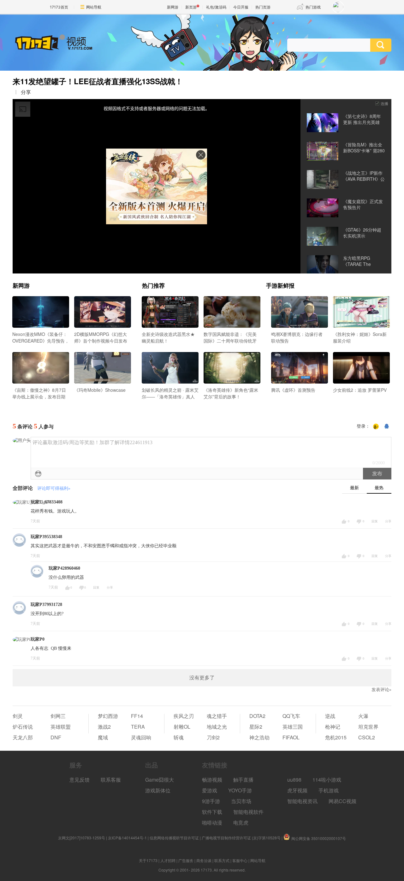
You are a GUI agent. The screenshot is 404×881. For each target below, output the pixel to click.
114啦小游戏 (326, 779)
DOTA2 (257, 715)
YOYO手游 (240, 790)
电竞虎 (240, 822)
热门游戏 (313, 7)
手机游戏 (328, 790)
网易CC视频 (342, 801)
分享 (26, 92)
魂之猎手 (217, 715)
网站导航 (93, 7)
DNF (55, 737)
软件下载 (212, 811)
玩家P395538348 (46, 536)
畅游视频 (212, 779)
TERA (138, 726)
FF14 (137, 715)
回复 (374, 521)
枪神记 (332, 726)
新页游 (191, 7)
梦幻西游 (108, 715)
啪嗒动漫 (212, 822)
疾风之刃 (184, 715)
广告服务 (185, 860)
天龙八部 (23, 737)
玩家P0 (38, 639)
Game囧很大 (159, 779)
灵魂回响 (141, 737)
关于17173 (148, 860)
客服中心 (239, 860)
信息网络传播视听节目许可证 (174, 837)
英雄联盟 (60, 726)
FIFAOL (291, 737)
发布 (377, 473)
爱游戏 (209, 790)
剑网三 (58, 715)
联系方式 (221, 860)
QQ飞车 (291, 715)
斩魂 (179, 737)
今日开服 (240, 7)
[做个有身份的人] (376, 426)
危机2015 (336, 737)
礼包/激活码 (216, 7)
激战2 (104, 726)
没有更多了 (202, 677)
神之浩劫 (259, 737)
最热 (379, 487)
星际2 (255, 726)
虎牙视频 (297, 790)
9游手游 (211, 801)
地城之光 (217, 726)
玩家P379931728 (46, 604)
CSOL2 (366, 737)
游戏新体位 (157, 790)
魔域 (103, 737)
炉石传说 (23, 726)
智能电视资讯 (302, 801)
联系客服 (111, 779)
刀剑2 (213, 737)
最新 (354, 487)
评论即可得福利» (53, 488)
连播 (384, 103)
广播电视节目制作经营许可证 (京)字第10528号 (241, 837)
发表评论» (381, 689)
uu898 (294, 779)
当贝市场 (241, 801)
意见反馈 (79, 779)
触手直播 (243, 779)
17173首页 (59, 7)
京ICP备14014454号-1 (127, 837)
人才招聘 (167, 860)
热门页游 (262, 7)
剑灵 (18, 715)
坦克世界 (368, 726)
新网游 (172, 7)
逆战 (330, 715)
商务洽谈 (203, 860)
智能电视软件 (248, 811)
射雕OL (182, 726)
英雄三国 (292, 726)
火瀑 (363, 715)
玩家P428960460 (64, 568)
